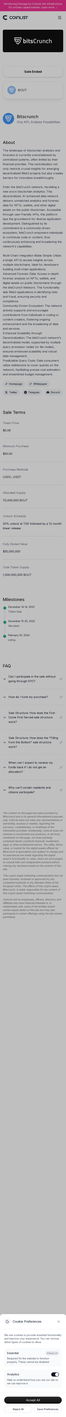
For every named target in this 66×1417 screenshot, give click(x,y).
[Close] (58, 1321)
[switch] (55, 1374)
